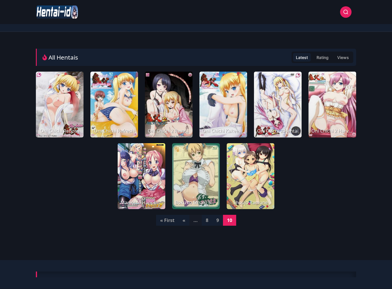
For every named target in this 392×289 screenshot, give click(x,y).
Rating (323, 57)
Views (343, 57)
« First (167, 220)
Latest (302, 57)
